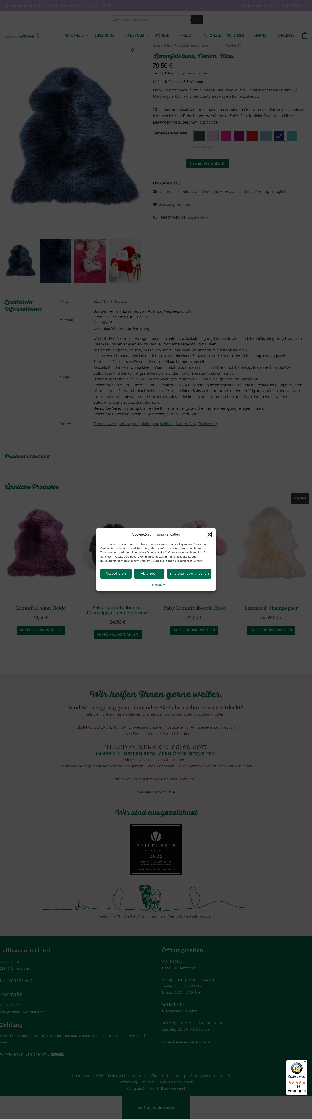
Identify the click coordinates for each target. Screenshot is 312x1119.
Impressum (158, 584)
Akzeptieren (116, 573)
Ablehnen (149, 573)
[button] (209, 534)
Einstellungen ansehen (189, 573)
